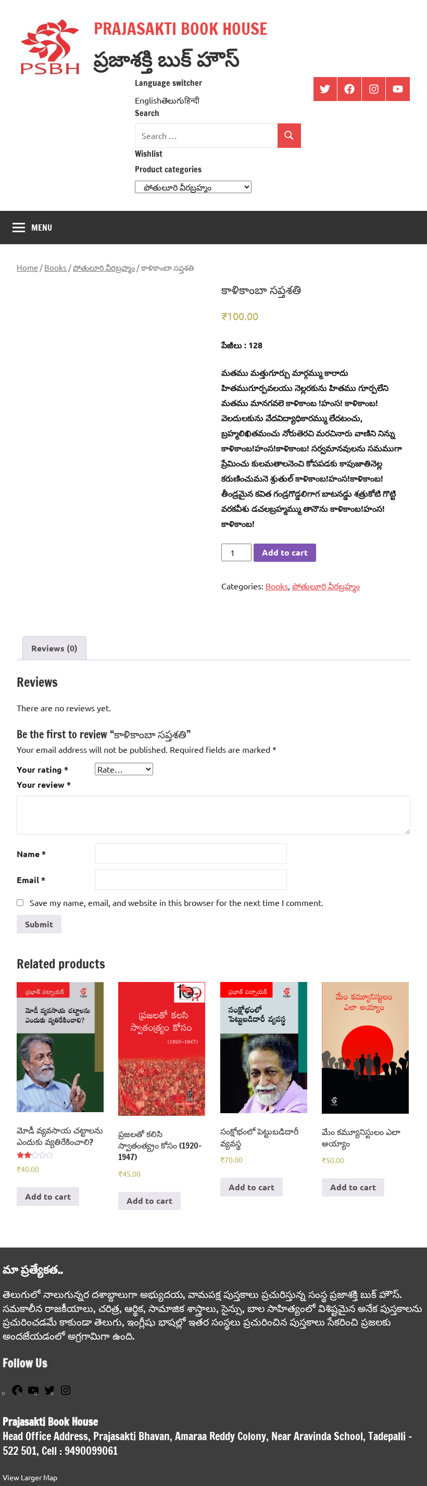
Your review (44, 784)
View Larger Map (30, 1477)
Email (31, 879)
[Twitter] (49, 1393)
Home (27, 267)
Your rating (42, 769)
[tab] (54, 648)
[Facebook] (17, 1393)
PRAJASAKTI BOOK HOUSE (180, 29)
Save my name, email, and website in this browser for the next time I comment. (176, 902)
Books (55, 267)
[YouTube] (33, 1393)
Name (31, 853)
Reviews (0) (54, 648)
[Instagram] (65, 1393)
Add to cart (285, 552)
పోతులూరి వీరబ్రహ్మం (104, 267)
